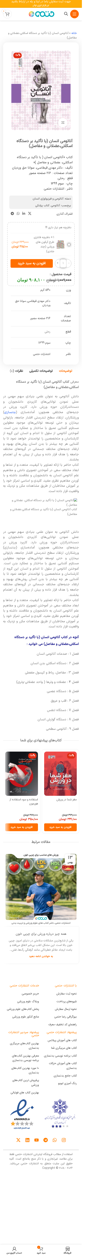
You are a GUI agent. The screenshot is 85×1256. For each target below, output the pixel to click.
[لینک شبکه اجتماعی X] (30, 214)
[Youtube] (36, 1140)
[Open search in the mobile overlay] (66, 14)
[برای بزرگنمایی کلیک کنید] (62, 122)
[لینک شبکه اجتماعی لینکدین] (24, 214)
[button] (60, 827)
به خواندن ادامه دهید (41, 956)
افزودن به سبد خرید (32, 263)
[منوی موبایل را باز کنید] (74, 14)
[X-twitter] (18, 1140)
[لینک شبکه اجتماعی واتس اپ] (18, 214)
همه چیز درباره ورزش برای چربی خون (41, 934)
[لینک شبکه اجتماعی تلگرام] (12, 214)
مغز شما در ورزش (66, 799)
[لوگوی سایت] (41, 14)
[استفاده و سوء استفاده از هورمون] (21, 774)
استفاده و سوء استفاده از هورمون (23, 801)
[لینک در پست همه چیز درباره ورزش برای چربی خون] (41, 889)
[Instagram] (63, 1140)
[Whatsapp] (54, 1140)
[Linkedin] (27, 1140)
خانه (74, 33)
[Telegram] (45, 1140)
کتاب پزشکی (42, 205)
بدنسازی (10, 412)
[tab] (65, 371)
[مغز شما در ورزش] (60, 774)
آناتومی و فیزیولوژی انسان (48, 199)
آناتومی (55, 205)
